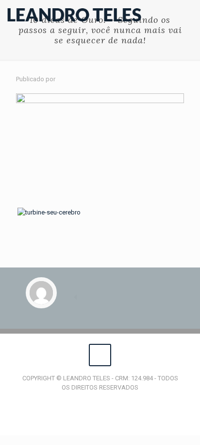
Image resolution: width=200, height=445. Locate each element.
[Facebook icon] (90, 401)
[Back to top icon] (100, 355)
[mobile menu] (187, 14)
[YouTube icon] (100, 401)
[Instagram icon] (110, 401)
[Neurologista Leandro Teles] (74, 14)
